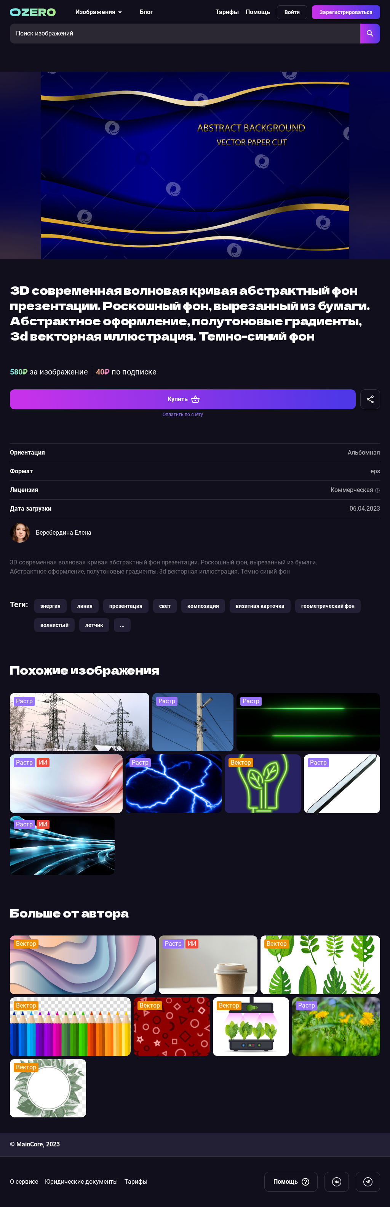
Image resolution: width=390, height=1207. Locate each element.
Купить (178, 399)
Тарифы (227, 12)
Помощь (258, 12)
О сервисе (24, 1181)
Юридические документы (81, 1181)
